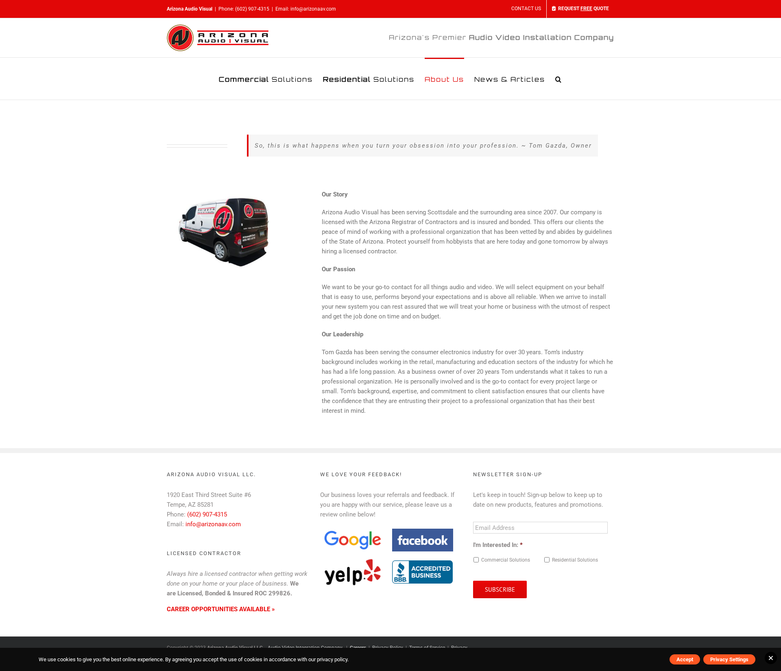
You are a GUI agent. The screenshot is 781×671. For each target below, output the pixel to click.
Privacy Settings (729, 659)
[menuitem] (526, 9)
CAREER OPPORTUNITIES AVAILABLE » (221, 609)
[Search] (558, 79)
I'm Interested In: (498, 545)
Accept (684, 659)
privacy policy (332, 659)
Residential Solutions (575, 560)
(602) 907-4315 (252, 9)
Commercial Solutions (505, 560)
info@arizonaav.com (313, 9)
